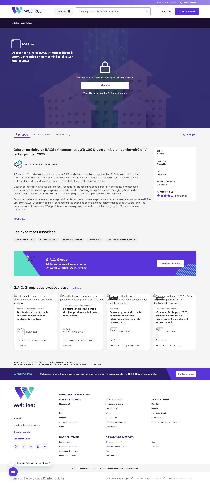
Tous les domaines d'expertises (36, 362)
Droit (61, 413)
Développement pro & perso (70, 399)
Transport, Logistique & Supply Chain (165, 422)
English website (132, 468)
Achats (108, 413)
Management (64, 404)
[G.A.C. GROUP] (27, 328)
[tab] (22, 134)
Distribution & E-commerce (115, 422)
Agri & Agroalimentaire (68, 422)
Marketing (155, 404)
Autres (69, 362)
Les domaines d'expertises (27, 425)
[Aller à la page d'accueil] (29, 11)
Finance (154, 409)
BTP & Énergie (57, 362)
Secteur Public (111, 418)
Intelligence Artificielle (114, 404)
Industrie (62, 418)
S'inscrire (166, 11)
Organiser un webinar (187, 2)
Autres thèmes (111, 427)
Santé (61, 427)
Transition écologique (160, 399)
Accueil (17, 362)
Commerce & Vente (159, 413)
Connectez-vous (22, 438)
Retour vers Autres (22, 23)
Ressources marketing (166, 2)
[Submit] (147, 11)
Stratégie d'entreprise (113, 399)
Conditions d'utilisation (88, 468)
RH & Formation (111, 409)
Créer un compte (22, 432)
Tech (61, 409)
